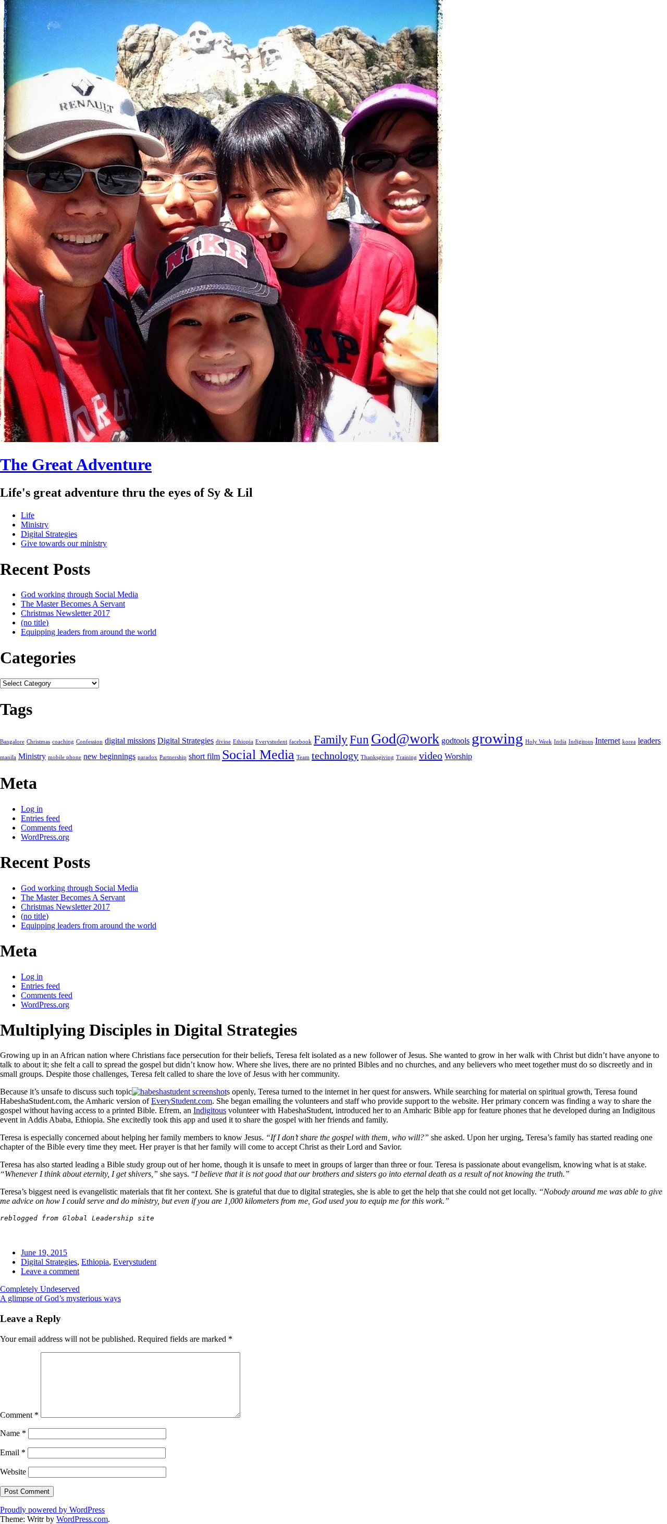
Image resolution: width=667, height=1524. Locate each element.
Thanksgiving (377, 757)
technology (335, 755)
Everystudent (271, 742)
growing (497, 738)
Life (27, 515)
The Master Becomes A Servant (73, 603)
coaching (63, 742)
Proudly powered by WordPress (52, 1509)
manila (8, 757)
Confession (89, 742)
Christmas (38, 742)
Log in (32, 808)
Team (303, 757)
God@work (405, 738)
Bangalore (12, 742)
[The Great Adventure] (221, 439)
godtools (455, 741)
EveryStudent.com (181, 1101)
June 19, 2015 (44, 1252)
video (430, 755)
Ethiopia (243, 742)
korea (629, 742)
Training (406, 757)
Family (331, 739)
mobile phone (64, 757)
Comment (19, 1414)
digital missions (130, 741)
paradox (147, 757)
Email (13, 1452)
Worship (458, 756)
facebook (300, 742)
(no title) (34, 622)
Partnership (173, 757)
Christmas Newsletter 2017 (65, 613)
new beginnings (109, 756)
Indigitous (581, 742)
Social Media (258, 754)
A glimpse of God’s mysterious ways (60, 1298)
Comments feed (46, 827)
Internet (607, 741)
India (560, 742)
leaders (649, 741)
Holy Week (538, 742)
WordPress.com (82, 1519)
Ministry (34, 524)
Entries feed (40, 818)
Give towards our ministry (64, 543)
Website (13, 1471)
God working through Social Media (79, 594)
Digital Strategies (49, 534)
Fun (359, 739)
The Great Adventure (76, 464)
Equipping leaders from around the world (88, 631)
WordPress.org (45, 837)
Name (13, 1433)
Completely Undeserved (40, 1288)
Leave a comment (50, 1271)
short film (204, 756)
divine (223, 742)
